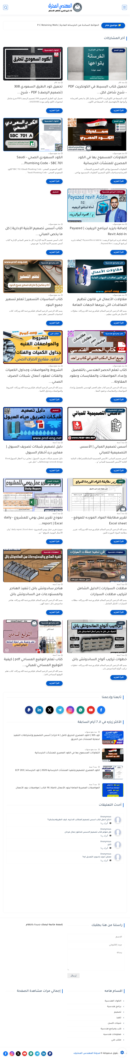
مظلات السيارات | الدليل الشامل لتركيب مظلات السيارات (102, 591)
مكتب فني (116, 1040)
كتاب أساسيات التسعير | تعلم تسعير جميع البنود (34, 302)
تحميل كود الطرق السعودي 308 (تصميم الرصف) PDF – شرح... (38, 90)
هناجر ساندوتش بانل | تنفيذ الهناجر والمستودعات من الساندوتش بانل (36, 591)
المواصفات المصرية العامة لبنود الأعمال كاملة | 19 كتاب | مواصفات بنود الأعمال (58, 788)
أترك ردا (104, 823)
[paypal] (29, 710)
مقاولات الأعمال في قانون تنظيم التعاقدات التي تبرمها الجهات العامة (99, 302)
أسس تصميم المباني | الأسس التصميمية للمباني (103, 450)
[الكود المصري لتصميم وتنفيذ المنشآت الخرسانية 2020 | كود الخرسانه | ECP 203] (113, 772)
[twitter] (50, 710)
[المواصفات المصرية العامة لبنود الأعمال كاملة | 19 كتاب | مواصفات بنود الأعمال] (113, 790)
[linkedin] (39, 710)
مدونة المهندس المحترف (86, 1053)
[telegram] (60, 710)
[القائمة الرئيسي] (124, 7)
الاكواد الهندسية (113, 1001)
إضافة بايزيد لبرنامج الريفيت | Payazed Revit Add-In (98, 231)
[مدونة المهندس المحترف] (65, 7)
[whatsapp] (80, 710)
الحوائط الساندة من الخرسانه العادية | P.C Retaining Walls (68, 25)
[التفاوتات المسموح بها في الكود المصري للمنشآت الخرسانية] (113, 755)
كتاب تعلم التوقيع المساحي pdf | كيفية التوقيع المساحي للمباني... (33, 662)
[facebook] (101, 710)
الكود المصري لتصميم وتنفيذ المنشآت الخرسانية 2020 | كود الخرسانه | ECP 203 (57, 770)
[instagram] (70, 710)
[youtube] (91, 710)
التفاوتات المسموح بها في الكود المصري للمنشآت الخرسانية (102, 160)
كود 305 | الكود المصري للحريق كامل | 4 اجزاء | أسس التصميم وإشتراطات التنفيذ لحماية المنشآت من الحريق (56, 737)
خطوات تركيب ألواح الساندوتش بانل (99, 659)
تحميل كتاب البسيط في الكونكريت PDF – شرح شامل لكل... (97, 90)
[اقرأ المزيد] (118, 110)
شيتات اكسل (115, 1023)
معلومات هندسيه (112, 1034)
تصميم (118, 1012)
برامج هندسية (114, 1006)
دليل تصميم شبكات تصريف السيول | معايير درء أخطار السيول (34, 450)
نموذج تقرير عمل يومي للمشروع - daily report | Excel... (33, 521)
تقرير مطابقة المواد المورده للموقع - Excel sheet (99, 521)
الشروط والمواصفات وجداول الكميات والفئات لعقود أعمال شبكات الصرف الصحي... (34, 376)
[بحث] (5, 7)
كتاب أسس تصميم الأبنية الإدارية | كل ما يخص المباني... (34, 231)
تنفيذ (119, 1018)
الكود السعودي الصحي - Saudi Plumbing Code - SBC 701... (40, 160)
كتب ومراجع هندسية (111, 1029)
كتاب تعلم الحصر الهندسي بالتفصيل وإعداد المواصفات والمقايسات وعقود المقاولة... (98, 376)
